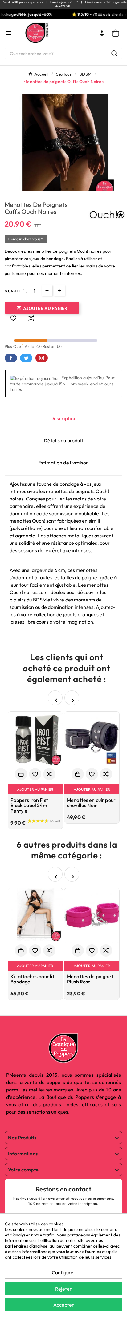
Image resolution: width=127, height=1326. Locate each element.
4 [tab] (73, 189)
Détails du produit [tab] (63, 440)
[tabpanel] (63, 148)
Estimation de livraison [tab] (63, 463)
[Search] (114, 53)
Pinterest (41, 358)
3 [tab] (66, 189)
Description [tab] (63, 418)
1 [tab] (54, 189)
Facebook (11, 358)
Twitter (26, 358)
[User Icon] (101, 33)
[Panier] (117, 33)
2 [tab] (60, 189)
